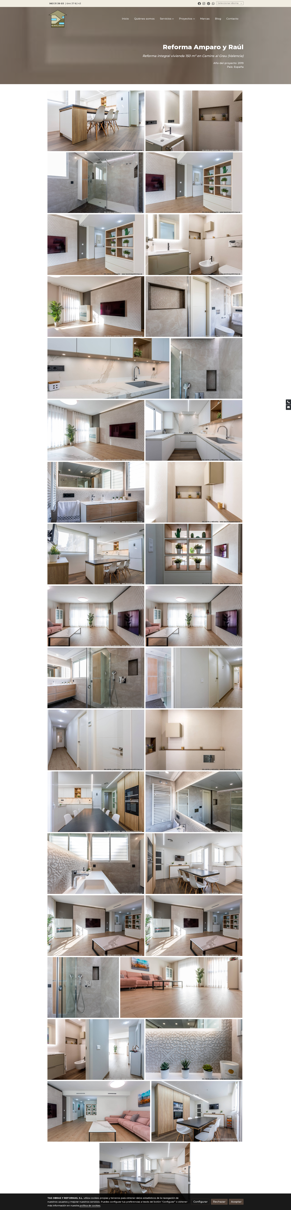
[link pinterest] (208, 3)
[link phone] (288, 402)
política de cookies (90, 1205)
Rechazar (219, 1201)
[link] (58, 18)
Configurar (200, 1201)
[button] (166, 19)
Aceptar (236, 1201)
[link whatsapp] (213, 3)
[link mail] (288, 407)
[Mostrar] (95, 120)
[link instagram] (203, 3)
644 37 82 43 (74, 3)
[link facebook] (199, 3)
